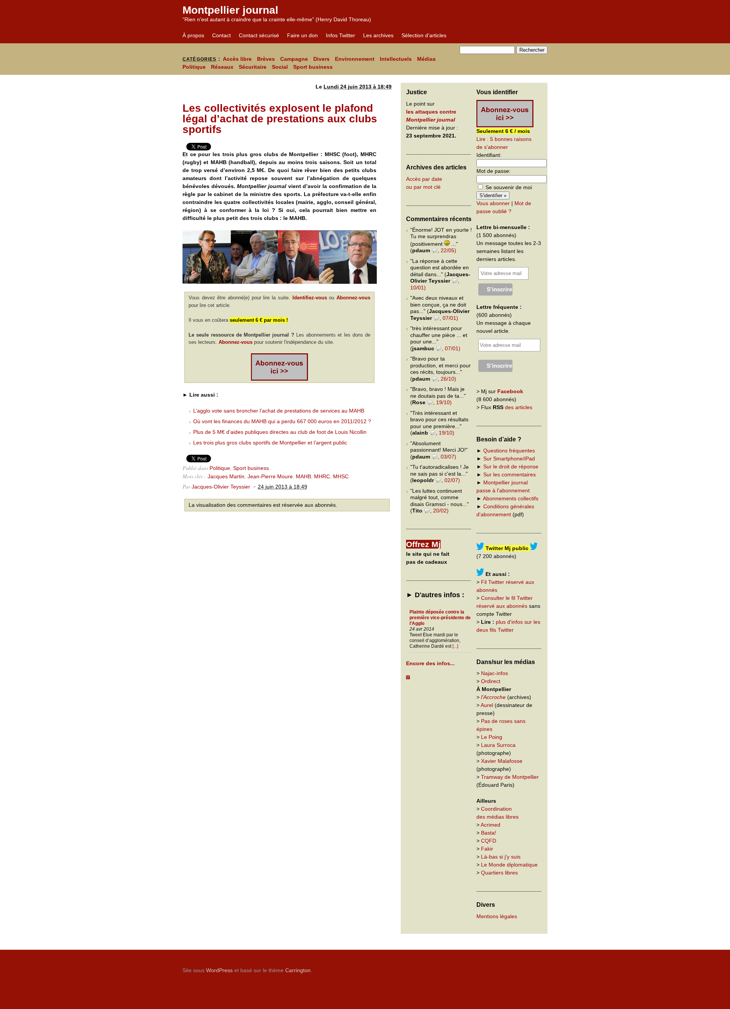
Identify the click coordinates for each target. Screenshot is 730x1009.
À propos (193, 35)
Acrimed (490, 825)
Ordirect (490, 681)
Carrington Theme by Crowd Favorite (500, 967)
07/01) (450, 318)
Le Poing (491, 737)
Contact (221, 35)
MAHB (303, 476)
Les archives (378, 35)
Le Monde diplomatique (509, 865)
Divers (321, 59)
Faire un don (302, 35)
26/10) (448, 379)
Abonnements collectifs (510, 498)
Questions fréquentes (509, 451)
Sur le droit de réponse (510, 466)
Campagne (294, 59)
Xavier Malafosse (501, 761)
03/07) (448, 457)
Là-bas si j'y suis (501, 857)
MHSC (341, 476)
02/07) (452, 480)
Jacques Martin (226, 476)
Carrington (298, 970)
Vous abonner (493, 203)
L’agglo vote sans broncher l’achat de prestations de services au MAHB (278, 411)
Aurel (487, 705)
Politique (194, 67)
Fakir (487, 849)
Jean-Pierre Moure (270, 476)
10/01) (418, 288)
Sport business (313, 67)
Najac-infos (494, 673)
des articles (518, 407)
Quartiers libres (499, 873)
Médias (426, 59)
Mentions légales (496, 916)
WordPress (219, 970)
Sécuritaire (253, 67)
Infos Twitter (340, 35)
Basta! (488, 833)
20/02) (441, 511)
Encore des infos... (430, 663)
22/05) (448, 250)
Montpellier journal (230, 10)
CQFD (488, 841)
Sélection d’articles (424, 35)
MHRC (322, 476)
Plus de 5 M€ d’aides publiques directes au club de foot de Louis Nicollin (280, 432)
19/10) (444, 402)
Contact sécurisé (259, 35)
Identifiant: (488, 155)
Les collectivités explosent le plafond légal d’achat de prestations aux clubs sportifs (279, 118)
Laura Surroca (498, 745)
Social (280, 67)
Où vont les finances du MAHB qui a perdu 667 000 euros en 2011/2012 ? (282, 421)
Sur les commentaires (509, 474)
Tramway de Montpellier (510, 777)
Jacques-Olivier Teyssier (221, 487)
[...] (455, 646)
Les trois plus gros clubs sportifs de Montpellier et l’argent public (270, 443)
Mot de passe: (493, 171)
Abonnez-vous (353, 297)
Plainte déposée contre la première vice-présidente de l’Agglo (440, 617)
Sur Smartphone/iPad (509, 458)
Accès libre (237, 59)
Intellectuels (396, 59)
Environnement (355, 59)
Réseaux (222, 67)
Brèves (266, 59)
